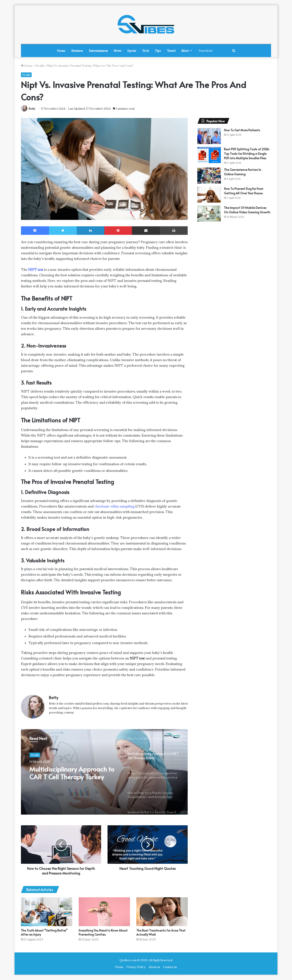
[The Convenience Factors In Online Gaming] (209, 176)
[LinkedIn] (90, 230)
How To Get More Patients (242, 130)
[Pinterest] (118, 230)
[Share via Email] (146, 230)
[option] (104, 772)
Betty (32, 108)
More (185, 51)
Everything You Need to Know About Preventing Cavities (103, 932)
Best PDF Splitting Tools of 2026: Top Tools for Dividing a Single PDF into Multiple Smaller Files (247, 153)
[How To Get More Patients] (209, 136)
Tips (158, 51)
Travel (171, 51)
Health (39, 66)
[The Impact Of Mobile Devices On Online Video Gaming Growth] (209, 214)
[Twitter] (63, 230)
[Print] (174, 230)
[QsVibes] (146, 24)
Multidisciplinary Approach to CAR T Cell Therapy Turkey (72, 772)
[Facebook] (35, 230)
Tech (145, 51)
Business (77, 51)
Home (61, 51)
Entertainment (98, 51)
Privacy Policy (136, 967)
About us (154, 967)
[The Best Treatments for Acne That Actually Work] (162, 911)
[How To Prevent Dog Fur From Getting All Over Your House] (209, 195)
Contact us (170, 967)
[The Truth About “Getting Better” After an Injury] (46, 911)
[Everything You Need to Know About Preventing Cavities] (104, 911)
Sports (131, 51)
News (117, 51)
